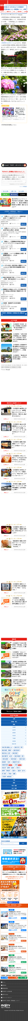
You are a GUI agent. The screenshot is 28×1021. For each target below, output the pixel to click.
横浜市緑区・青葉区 (6, 750)
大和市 (17, 765)
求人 (14, 11)
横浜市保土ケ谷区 (6, 753)
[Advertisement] (14, 387)
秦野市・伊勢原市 (6, 770)
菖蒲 (20, 367)
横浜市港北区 (17, 750)
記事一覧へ (14, 191)
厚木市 (18, 767)
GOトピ (2, 11)
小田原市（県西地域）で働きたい (13, 211)
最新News (9, 11)
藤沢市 (14, 770)
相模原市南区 (7, 765)
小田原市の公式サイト (7, 43)
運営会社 (4, 985)
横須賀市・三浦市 (6, 762)
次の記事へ (22, 191)
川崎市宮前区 (13, 759)
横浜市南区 (15, 753)
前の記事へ (6, 191)
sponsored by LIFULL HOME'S (14, 906)
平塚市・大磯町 (12, 773)
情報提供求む (5, 988)
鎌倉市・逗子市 (21, 770)
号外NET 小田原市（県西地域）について (11, 1000)
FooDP (8, 369)
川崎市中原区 (22, 759)
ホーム (3, 982)
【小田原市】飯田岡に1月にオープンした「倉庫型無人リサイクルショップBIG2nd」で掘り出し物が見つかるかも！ (19, 412)
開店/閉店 (20, 11)
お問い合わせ (5, 994)
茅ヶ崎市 (4, 773)
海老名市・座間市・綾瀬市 (8, 767)
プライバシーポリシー (7, 997)
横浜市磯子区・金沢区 (7, 756)
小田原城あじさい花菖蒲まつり (11, 367)
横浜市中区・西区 (19, 747)
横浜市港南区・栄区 (19, 756)
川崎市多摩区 (5, 759)
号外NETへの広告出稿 (7, 991)
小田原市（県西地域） (7, 776)
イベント (3, 369)
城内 (2, 367)
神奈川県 (20, 14)
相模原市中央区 (16, 762)
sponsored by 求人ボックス (14, 213)
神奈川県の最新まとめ (7, 747)
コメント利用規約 (23, 186)
